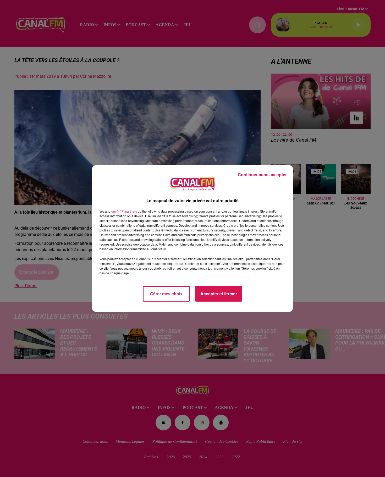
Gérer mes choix (166, 294)
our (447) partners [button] (124, 211)
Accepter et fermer (218, 294)
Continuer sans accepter (262, 174)
